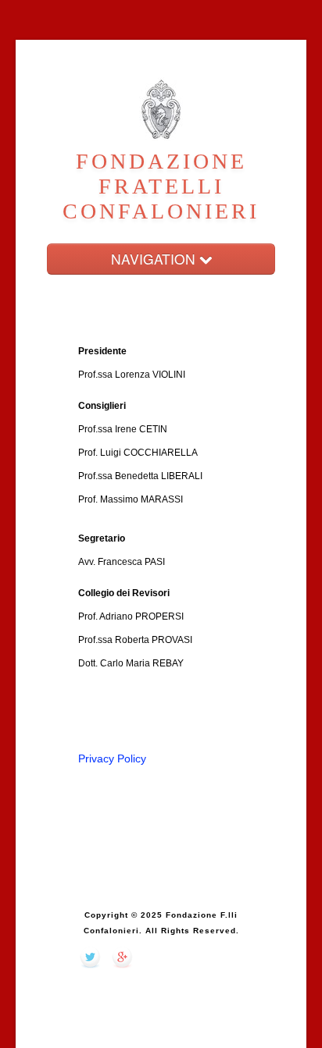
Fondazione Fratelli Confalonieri (161, 186)
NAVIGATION (155, 258)
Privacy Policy (112, 758)
